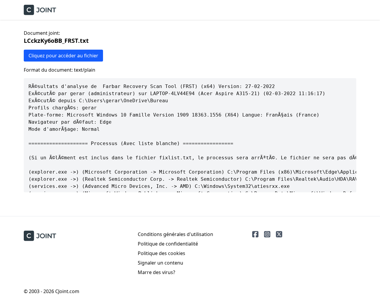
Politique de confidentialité (168, 243)
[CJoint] (40, 236)
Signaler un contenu (160, 262)
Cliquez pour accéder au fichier (63, 55)
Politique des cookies (161, 253)
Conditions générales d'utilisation (175, 234)
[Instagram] (267, 234)
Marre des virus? (156, 272)
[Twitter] (279, 234)
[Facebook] (255, 234)
